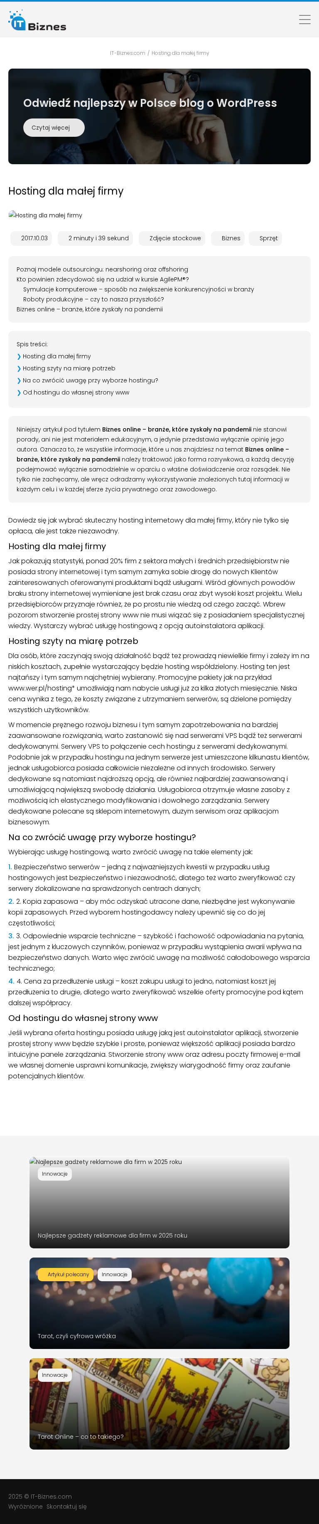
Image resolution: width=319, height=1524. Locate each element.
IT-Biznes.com (51, 1496)
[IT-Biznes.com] (37, 19)
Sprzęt (269, 238)
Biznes (231, 238)
